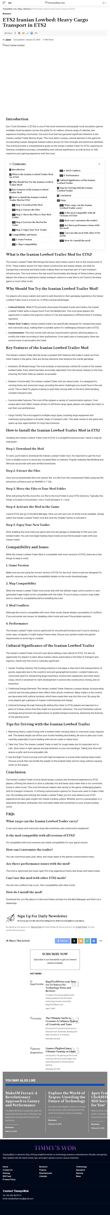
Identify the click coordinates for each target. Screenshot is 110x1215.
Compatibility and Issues (24, 235)
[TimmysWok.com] (55, 3)
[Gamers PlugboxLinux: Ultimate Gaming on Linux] (37, 1052)
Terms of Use (36, 927)
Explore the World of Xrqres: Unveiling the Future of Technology (66, 1097)
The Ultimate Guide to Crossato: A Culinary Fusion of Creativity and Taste (62, 1021)
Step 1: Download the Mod (29, 205)
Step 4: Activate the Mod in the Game (29, 223)
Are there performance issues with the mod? (79, 226)
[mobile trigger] (5, 3)
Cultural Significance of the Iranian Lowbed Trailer (76, 181)
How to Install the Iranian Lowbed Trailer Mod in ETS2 (28, 198)
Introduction (18, 169)
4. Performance (71, 175)
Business (7, 14)
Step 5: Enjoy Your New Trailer (31, 230)
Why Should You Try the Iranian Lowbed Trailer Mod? (31, 183)
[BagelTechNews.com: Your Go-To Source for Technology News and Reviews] (37, 985)
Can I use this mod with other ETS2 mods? (80, 234)
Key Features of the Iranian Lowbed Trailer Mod (28, 191)
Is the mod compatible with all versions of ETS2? (77, 214)
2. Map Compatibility (26, 244)
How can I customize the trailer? (81, 220)
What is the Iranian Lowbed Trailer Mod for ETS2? (31, 175)
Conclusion (65, 195)
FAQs (63, 200)
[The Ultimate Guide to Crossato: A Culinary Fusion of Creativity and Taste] (37, 1022)
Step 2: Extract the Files (28, 210)
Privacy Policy (81, 927)
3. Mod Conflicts (72, 170)
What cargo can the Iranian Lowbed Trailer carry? (76, 206)
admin (8, 40)
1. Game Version (24, 239)
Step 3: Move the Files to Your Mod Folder (31, 216)
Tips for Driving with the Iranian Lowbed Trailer (74, 189)
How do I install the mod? (77, 240)
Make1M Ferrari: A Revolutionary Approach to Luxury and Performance (22, 1099)
